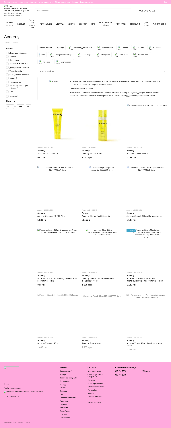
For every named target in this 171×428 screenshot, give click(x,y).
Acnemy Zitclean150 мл (47, 153)
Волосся (83, 24)
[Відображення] (162, 71)
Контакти (33, 2)
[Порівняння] (157, 2)
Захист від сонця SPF (32, 24)
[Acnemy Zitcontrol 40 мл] (57, 314)
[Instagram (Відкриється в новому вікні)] (144, 2)
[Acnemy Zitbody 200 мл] (147, 124)
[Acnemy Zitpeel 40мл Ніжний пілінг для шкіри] (147, 314)
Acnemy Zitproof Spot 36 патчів (96, 216)
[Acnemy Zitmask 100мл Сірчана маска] (147, 186)
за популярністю (46, 71)
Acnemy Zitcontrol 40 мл (48, 343)
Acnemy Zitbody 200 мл (137, 153)
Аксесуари (121, 24)
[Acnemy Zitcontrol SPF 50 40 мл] (57, 186)
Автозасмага (46, 24)
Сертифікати (65, 418)
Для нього (146, 23)
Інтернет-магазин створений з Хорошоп (17, 422)
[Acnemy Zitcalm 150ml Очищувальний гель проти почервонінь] (57, 249)
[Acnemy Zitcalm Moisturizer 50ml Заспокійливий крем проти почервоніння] (147, 249)
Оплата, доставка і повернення (16, 2)
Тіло (93, 24)
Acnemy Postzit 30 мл (92, 343)
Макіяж (71, 24)
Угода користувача (46, 2)
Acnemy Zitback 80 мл (92, 153)
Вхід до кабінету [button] (94, 371)
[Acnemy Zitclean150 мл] (57, 124)
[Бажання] (152, 2)
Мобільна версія (12, 396)
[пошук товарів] (129, 11)
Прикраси (63, 414)
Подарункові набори (105, 23)
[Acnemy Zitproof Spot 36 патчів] (102, 186)
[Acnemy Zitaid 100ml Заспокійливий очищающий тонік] (102, 249)
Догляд (59, 24)
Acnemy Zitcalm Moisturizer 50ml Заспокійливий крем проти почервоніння (145, 279)
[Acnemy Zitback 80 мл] (102, 124)
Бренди (75, 2)
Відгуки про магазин (62, 2)
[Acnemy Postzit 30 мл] (102, 314)
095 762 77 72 (147, 10)
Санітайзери (159, 24)
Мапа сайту (92, 390)
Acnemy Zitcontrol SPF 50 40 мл (51, 216)
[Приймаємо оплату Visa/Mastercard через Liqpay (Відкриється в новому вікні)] (23, 392)
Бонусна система (86, 2)
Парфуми (135, 24)
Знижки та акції (9, 23)
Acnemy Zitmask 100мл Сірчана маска (144, 216)
